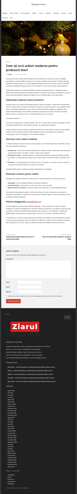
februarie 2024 (12, 453)
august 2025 (11, 417)
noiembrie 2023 (12, 460)
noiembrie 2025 (12, 410)
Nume (8, 282)
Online (70, 13)
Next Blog (10, 378)
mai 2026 (10, 397)
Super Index (11, 381)
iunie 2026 (10, 395)
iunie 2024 (10, 446)
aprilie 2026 (11, 399)
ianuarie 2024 (11, 455)
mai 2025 (10, 424)
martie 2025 (11, 428)
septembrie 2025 (12, 415)
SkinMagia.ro (11, 475)
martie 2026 (11, 402)
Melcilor (10, 374)
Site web (8, 291)
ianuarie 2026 (11, 406)
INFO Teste (11, 367)
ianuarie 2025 (11, 433)
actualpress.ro (34, 202)
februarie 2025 (12, 431)
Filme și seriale (14, 13)
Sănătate (48, 13)
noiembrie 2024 (12, 437)
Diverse (8, 61)
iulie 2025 (10, 419)
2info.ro (10, 477)
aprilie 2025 (11, 426)
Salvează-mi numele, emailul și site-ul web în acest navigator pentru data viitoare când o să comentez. (35, 296)
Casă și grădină (25, 13)
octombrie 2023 (12, 462)
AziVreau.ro (11, 479)
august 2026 (11, 390)
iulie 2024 (10, 444)
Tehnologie (56, 13)
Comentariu (9, 259)
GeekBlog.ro (11, 484)
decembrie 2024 (12, 435)
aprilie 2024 (11, 451)
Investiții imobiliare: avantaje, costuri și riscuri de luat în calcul (23, 352)
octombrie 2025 (12, 413)
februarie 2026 (12, 404)
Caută (7, 314)
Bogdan (10, 74)
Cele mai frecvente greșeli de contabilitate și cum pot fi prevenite (24, 355)
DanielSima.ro (11, 481)
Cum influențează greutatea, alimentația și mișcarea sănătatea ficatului (26, 358)
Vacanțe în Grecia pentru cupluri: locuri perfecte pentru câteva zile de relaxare (28, 346)
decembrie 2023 (12, 457)
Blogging (4, 13)
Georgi (9, 370)
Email (8, 287)
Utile (11, 18)
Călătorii (34, 13)
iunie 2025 (10, 422)
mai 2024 (10, 449)
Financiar (5, 18)
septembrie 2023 (12, 464)
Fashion (41, 13)
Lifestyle (63, 13)
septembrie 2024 (12, 442)
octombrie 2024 (12, 440)
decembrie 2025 (12, 408)
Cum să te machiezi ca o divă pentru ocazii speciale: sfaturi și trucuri (35, 367)
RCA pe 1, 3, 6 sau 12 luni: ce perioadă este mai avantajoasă (23, 349)
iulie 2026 (10, 393)
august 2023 (11, 466)
